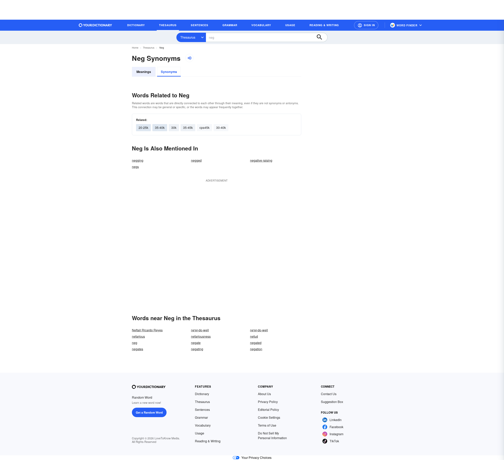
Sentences (202, 409)
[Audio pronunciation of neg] (189, 58)
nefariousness (201, 336)
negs (135, 166)
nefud (254, 336)
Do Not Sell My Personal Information (272, 435)
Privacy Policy (268, 401)
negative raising (261, 160)
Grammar (201, 417)
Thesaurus (187, 37)
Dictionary (202, 394)
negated (255, 342)
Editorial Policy (268, 409)
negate (196, 342)
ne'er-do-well (200, 330)
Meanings (143, 71)
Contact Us (328, 394)
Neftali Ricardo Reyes (147, 330)
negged (196, 160)
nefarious (138, 336)
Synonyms (169, 71)
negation (256, 349)
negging (137, 160)
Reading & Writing (207, 441)
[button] (366, 25)
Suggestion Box (332, 401)
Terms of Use (267, 425)
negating (197, 349)
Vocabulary (203, 425)
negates (137, 349)
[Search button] (321, 37)
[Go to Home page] (95, 25)
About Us (264, 394)
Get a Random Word (149, 412)
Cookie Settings (269, 417)
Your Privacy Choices (256, 457)
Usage (199, 433)
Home (135, 47)
